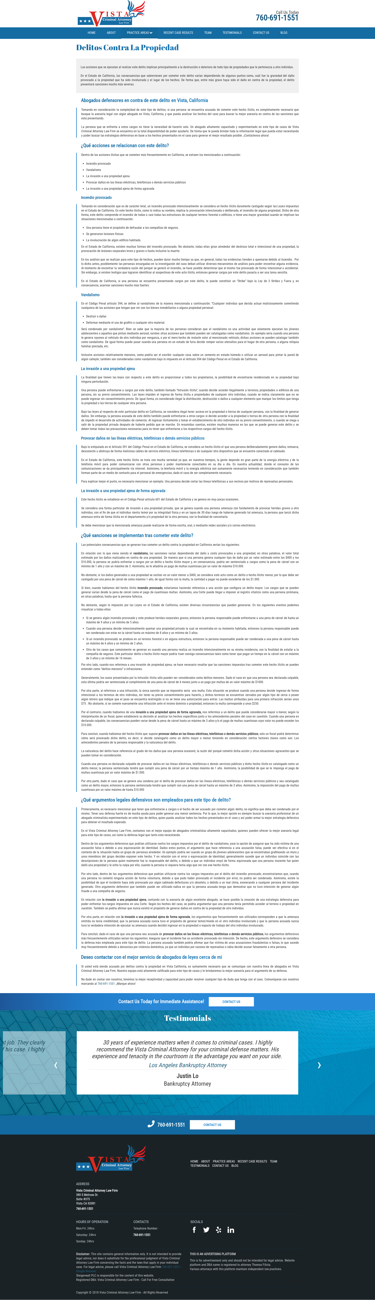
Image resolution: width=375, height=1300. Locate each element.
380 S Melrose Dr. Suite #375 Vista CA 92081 (87, 1199)
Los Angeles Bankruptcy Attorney (188, 1065)
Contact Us (231, 1002)
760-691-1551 (277, 17)
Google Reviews (86, 1271)
